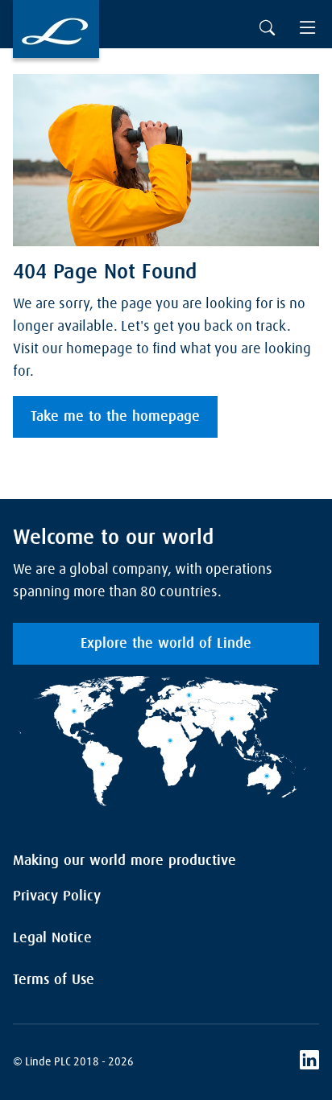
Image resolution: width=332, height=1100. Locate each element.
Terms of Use (53, 980)
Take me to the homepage (115, 417)
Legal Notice (52, 938)
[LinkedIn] (309, 1062)
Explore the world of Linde (166, 644)
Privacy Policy (57, 896)
